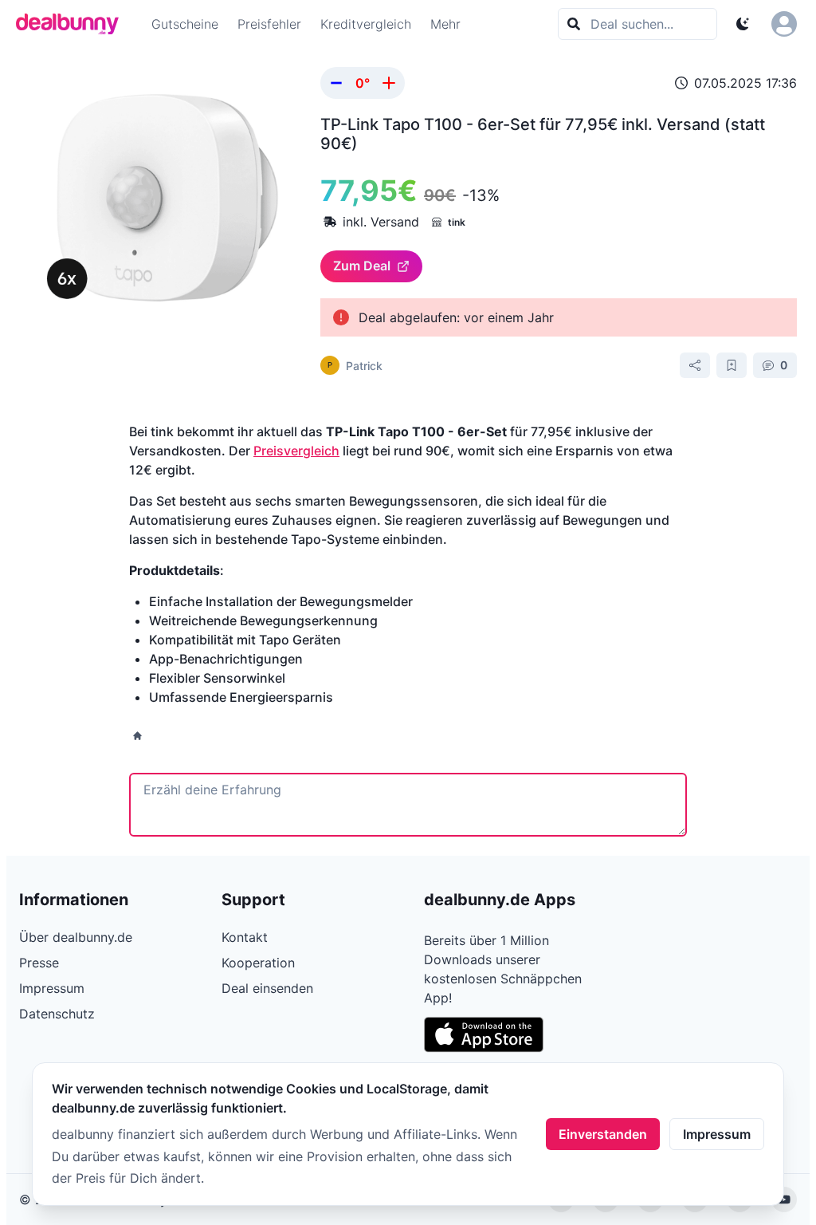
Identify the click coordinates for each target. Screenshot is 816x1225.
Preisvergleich (296, 451)
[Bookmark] (731, 365)
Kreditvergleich (365, 24)
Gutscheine (184, 24)
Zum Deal (361, 266)
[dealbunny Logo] (72, 24)
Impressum (717, 1134)
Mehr (445, 24)
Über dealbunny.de (75, 937)
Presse (39, 963)
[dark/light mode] (743, 24)
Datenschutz (57, 1014)
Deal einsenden (267, 988)
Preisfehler (269, 24)
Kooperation (258, 963)
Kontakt (245, 937)
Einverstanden (603, 1134)
